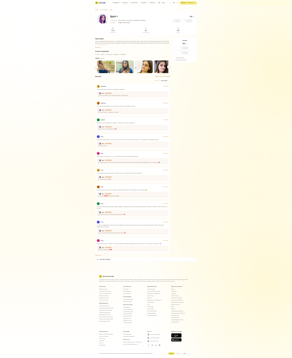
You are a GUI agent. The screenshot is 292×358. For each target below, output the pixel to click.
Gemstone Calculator (176, 298)
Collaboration (150, 302)
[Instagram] (152, 345)
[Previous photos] (96, 66)
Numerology (150, 295)
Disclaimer (101, 340)
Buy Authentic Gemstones (177, 302)
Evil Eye (173, 289)
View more (98, 255)
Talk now (187, 2)
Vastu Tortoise (174, 295)
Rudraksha (173, 291)
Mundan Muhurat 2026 (104, 321)
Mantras (149, 298)
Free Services (134, 2)
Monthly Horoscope (104, 298)
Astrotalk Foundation (152, 315)
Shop (159, 2)
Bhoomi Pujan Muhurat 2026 (106, 316)
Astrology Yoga (127, 318)
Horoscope (125, 2)
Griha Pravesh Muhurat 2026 (106, 319)
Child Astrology (151, 289)
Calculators (143, 2)
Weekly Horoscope (104, 295)
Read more (98, 47)
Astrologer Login (127, 334)
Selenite (173, 308)
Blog (163, 2)
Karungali (173, 293)
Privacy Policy (102, 338)
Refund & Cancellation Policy (106, 334)
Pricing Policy (102, 345)
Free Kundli (126, 289)
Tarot (148, 304)
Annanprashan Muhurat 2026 (106, 308)
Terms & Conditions (104, 336)
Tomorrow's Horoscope (105, 293)
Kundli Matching (127, 291)
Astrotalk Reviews (127, 316)
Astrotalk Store (126, 307)
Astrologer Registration (129, 336)
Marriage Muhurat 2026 (105, 314)
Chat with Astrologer (128, 299)
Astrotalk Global (175, 322)
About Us (101, 343)
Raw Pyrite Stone (175, 317)
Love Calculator (127, 293)
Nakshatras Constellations (153, 293)
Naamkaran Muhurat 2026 (105, 310)
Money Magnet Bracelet (177, 319)
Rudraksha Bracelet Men (177, 311)
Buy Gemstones (175, 304)
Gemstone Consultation (177, 300)
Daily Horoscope (103, 289)
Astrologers (104, 9)
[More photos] (168, 66)
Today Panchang (127, 322)
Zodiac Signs (150, 306)
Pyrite (172, 306)
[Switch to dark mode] (170, 2)
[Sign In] (177, 2)
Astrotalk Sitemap (151, 313)
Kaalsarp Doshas (127, 320)
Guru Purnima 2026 (151, 311)
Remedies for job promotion (154, 300)
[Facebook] (148, 345)
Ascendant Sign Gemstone (153, 291)
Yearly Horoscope (103, 300)
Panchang (152, 2)
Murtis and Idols (175, 315)
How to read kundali (128, 309)
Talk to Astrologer (127, 301)
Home (96, 9)
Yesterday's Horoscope (105, 291)
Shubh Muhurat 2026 (104, 306)
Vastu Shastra (150, 308)
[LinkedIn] (156, 345)
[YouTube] (159, 345)
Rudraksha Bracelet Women (178, 313)
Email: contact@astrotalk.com (130, 344)
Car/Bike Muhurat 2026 (104, 312)
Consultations (116, 2)
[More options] (193, 14)
